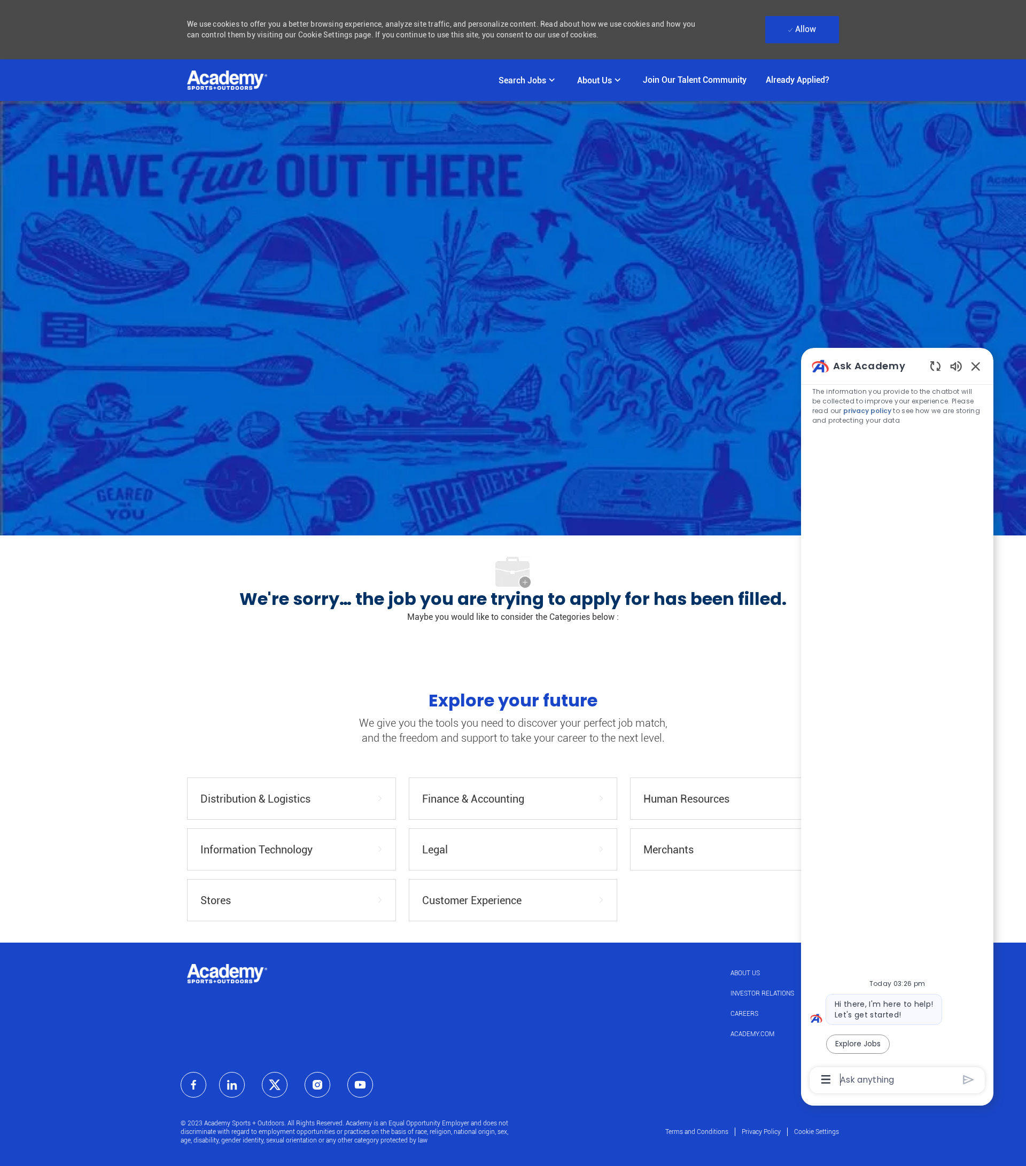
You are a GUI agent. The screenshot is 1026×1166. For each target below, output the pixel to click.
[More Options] (826, 1079)
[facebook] (193, 1085)
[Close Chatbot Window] (976, 366)
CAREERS (744, 1013)
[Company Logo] (227, 80)
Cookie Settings (816, 1132)
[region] (897, 722)
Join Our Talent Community (695, 80)
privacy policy (867, 410)
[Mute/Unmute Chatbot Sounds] (956, 366)
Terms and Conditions (696, 1132)
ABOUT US (745, 973)
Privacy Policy (761, 1132)
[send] (968, 1079)
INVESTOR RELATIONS (762, 993)
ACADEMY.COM (752, 1034)
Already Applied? (797, 80)
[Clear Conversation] (935, 366)
